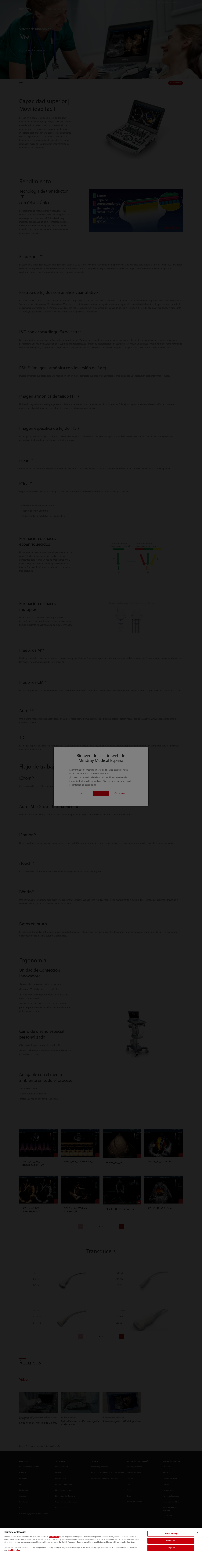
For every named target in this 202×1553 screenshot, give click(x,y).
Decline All (170, 1541)
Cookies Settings (171, 1534)
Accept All (170, 1548)
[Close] (198, 1532)
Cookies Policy (14, 1550)
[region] (101, 1540)
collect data (54, 1537)
